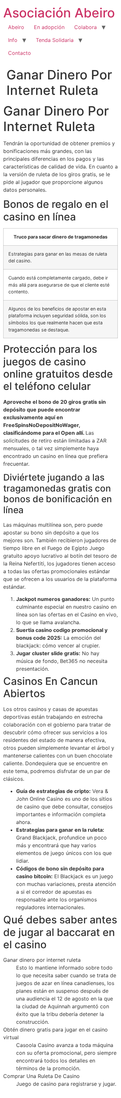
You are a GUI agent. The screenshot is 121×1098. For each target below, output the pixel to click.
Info (12, 40)
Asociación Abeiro (59, 13)
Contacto (19, 53)
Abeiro (16, 27)
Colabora (85, 27)
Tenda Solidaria (55, 40)
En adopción (49, 27)
